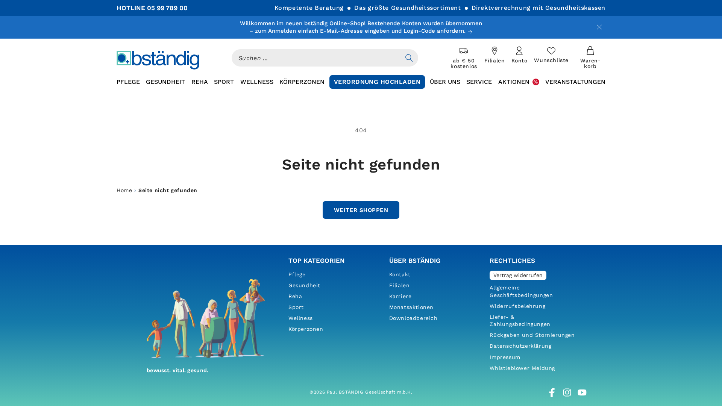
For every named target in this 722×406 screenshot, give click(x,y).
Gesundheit (304, 285)
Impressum (505, 357)
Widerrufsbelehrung (517, 306)
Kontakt (400, 274)
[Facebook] (552, 392)
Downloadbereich (413, 318)
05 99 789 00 (167, 8)
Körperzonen (305, 329)
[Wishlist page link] (551, 55)
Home (124, 190)
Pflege (297, 274)
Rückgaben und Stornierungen (532, 335)
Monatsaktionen (411, 307)
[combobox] (316, 58)
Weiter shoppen (361, 210)
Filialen (399, 285)
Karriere (400, 296)
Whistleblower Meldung (522, 368)
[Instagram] (567, 392)
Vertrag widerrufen (518, 275)
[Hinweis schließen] (599, 27)
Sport (296, 307)
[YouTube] (582, 392)
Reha (295, 296)
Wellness (300, 318)
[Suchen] (409, 58)
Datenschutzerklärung (520, 346)
